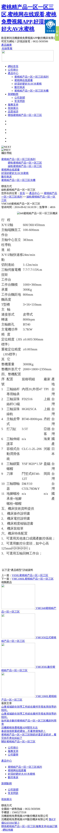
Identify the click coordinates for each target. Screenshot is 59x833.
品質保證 (13, 111)
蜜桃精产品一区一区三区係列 (31, 76)
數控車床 (19, 87)
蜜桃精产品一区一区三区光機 (31, 90)
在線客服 (7, 48)
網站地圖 (8, 829)
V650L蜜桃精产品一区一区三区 (30, 575)
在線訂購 (52, 826)
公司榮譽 (13, 754)
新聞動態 (13, 94)
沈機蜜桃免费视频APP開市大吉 (19, 727)
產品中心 (13, 73)
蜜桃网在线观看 (23, 80)
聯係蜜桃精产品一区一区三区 (25, 115)
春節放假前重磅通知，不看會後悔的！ (23, 731)
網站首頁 (13, 66)
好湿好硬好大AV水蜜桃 (28, 83)
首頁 (22, 193)
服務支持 (13, 104)
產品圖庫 (6, 44)
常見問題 (19, 101)
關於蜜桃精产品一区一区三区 (18, 741)
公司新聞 (19, 97)
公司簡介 (13, 69)
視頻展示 (13, 108)
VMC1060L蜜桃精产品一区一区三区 (33, 578)
